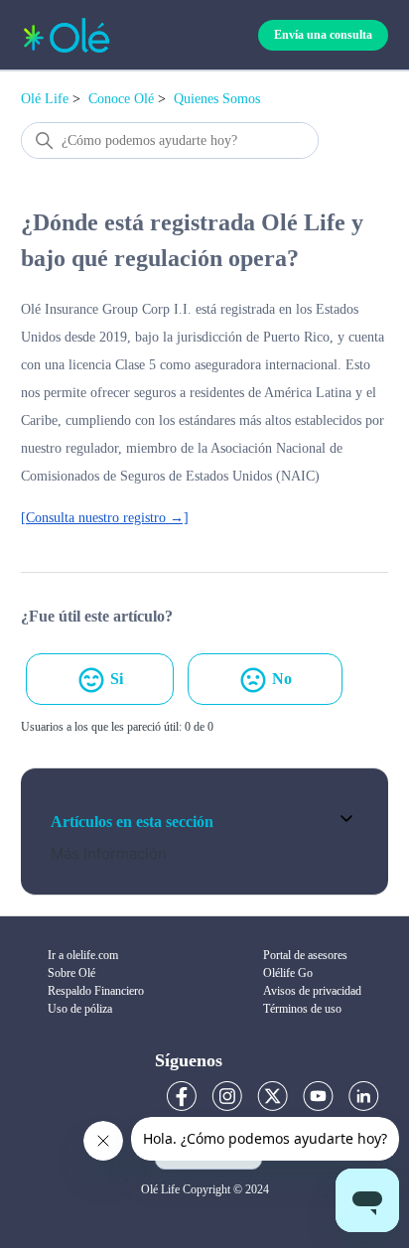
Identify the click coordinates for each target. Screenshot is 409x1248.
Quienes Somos (217, 98)
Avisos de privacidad (312, 991)
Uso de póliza (80, 1009)
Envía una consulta (323, 35)
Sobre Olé (71, 973)
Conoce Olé (121, 98)
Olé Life (44, 98)
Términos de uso (302, 1009)
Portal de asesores (305, 955)
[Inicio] (66, 35)
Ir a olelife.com (83, 955)
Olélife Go (288, 973)
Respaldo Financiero (96, 991)
